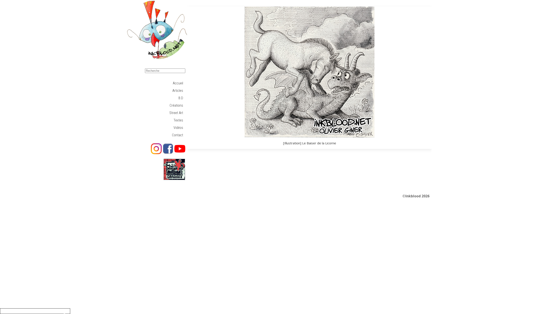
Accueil (178, 83)
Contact (177, 135)
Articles (177, 91)
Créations (176, 105)
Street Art (176, 113)
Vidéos (178, 128)
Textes (178, 120)
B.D (181, 98)
